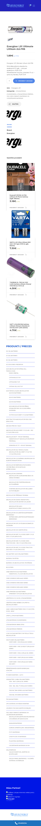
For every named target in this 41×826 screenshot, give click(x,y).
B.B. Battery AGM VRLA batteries (17, 554)
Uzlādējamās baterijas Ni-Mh (19, 745)
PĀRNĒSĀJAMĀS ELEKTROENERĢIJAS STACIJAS (17, 669)
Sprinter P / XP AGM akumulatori (20, 593)
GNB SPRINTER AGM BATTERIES (16, 591)
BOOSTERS (9, 567)
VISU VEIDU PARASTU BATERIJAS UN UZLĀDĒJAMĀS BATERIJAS (17, 713)
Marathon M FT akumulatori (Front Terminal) (21, 440)
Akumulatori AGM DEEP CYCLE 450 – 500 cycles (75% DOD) (19, 431)
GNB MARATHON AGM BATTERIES (16, 571)
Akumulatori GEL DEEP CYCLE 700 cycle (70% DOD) (20, 453)
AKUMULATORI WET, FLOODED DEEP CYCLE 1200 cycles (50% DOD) (20, 535)
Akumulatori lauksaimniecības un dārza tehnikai (21, 476)
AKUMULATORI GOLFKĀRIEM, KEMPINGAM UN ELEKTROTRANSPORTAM (20, 459)
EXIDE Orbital (13, 373)
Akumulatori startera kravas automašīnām (19, 483)
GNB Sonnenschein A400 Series (17, 578)
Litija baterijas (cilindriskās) (16, 620)
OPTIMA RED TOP (14, 382)
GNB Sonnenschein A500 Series (17, 582)
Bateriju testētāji (12, 558)
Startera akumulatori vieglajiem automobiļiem (20, 490)
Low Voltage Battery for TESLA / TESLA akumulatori (19, 634)
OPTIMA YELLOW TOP (16, 386)
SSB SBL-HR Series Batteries (18, 695)
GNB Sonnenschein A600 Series (17, 587)
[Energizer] (14, 115)
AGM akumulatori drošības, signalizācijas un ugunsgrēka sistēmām (20, 408)
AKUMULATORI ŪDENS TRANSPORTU (17, 499)
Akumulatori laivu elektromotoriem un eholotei (20, 507)
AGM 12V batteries (15, 393)
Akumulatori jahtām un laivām (20, 502)
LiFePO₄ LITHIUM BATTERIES (14, 615)
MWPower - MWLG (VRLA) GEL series (21, 653)
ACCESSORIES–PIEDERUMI (14, 364)
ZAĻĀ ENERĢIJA (11, 750)
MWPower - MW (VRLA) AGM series (20, 642)
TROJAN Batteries (12, 699)
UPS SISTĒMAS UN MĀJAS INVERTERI (17, 703)
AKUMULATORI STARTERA (14, 473)
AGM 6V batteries (15, 402)
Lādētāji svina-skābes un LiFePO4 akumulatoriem (17, 603)
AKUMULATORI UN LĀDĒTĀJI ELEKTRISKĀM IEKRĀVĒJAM (19, 514)
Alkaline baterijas (15, 723)
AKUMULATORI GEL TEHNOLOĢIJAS (17, 450)
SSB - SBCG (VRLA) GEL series (18, 681)
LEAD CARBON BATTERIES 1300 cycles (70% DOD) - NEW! (20, 610)
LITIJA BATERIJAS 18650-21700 (15, 624)
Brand (9, 124)
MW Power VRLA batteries (15, 640)
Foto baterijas (14, 732)
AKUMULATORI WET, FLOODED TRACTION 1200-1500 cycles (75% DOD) (19, 548)
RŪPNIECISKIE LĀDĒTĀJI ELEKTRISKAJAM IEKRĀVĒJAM (21, 518)
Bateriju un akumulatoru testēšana (19, 563)
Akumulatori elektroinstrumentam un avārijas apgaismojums (21, 718)
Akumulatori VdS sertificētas (16, 530)
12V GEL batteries (12, 351)
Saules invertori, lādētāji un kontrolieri (19, 753)
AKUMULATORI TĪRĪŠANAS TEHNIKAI (17, 495)
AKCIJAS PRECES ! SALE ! (13, 426)
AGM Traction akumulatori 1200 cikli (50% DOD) (19, 420)
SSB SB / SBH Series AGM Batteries (20, 690)
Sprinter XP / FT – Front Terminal (20, 445)
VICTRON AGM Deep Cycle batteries (21, 415)
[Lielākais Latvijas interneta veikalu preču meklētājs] (20, 793)
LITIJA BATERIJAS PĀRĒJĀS (25, 94)
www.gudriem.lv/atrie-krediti (10, 799)
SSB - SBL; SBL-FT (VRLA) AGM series (20, 686)
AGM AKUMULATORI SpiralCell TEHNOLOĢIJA (16, 370)
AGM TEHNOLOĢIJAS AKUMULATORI (17, 391)
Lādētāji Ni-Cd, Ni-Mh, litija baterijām (18, 598)
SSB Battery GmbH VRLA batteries (18, 679)
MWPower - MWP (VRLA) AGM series (21, 657)
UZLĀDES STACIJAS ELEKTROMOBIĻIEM (18, 708)
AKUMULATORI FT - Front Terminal (17, 437)
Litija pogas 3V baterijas (17, 736)
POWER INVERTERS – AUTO (14, 675)
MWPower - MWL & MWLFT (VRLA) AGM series (21, 647)
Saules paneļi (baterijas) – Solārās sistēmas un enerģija (21, 759)
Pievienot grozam (25, 81)
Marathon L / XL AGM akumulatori (21, 574)
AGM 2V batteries (15, 397)
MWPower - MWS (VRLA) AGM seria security (20, 663)
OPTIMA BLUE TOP (15, 377)
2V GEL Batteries (11, 355)
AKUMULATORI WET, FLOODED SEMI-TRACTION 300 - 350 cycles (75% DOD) (18, 542)
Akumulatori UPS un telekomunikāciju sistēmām (19, 524)
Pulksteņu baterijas (16, 741)
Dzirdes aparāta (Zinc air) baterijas (21, 727)
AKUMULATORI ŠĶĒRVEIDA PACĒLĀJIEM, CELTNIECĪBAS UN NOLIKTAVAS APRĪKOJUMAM (18, 467)
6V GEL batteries (11, 360)
